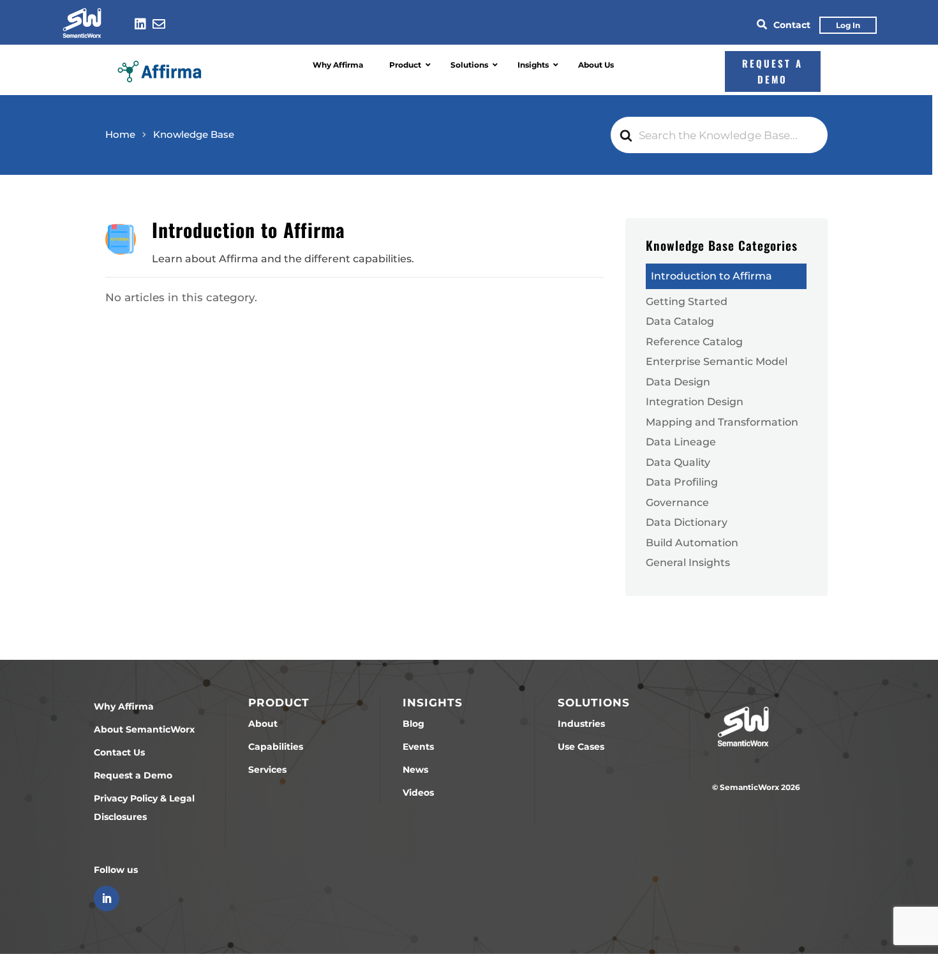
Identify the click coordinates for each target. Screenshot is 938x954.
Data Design (678, 381)
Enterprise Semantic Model (716, 361)
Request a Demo (133, 775)
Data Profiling (682, 481)
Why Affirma (124, 706)
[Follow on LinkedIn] (106, 898)
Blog (413, 723)
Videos (418, 792)
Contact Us (119, 752)
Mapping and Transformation (722, 421)
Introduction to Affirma (711, 275)
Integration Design (694, 401)
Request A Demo (772, 71)
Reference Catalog (694, 341)
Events (418, 746)
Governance (677, 502)
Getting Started (686, 301)
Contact (791, 25)
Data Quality (678, 462)
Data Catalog (680, 321)
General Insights (688, 562)
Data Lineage (681, 441)
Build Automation (692, 542)
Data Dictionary (686, 522)
